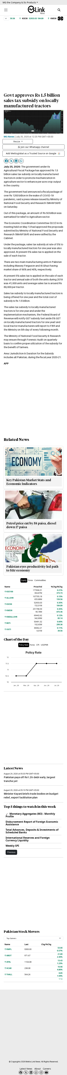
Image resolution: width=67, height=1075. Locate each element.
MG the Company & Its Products (19, 2)
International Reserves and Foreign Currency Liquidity (28, 839)
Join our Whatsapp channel (35, 146)
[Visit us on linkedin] (31, 1072)
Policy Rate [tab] (23, 645)
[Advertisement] (33, 55)
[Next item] (62, 18)
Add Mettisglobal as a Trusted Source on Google (31, 153)
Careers (47, 1068)
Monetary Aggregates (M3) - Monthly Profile (30, 815)
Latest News (26, 1068)
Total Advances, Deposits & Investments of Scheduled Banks (32, 831)
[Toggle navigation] (6, 10)
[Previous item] (59, 18)
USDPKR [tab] (44, 645)
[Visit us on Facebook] (21, 1072)
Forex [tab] (30, 580)
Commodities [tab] (40, 580)
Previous (11, 852)
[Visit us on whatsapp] (36, 1072)
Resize (17, 141)
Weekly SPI (12, 845)
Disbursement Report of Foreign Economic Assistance (32, 823)
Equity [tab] (23, 580)
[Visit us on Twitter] (26, 1072)
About (37, 1068)
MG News (9, 136)
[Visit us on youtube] (46, 1072)
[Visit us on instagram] (41, 1072)
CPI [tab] (37, 645)
